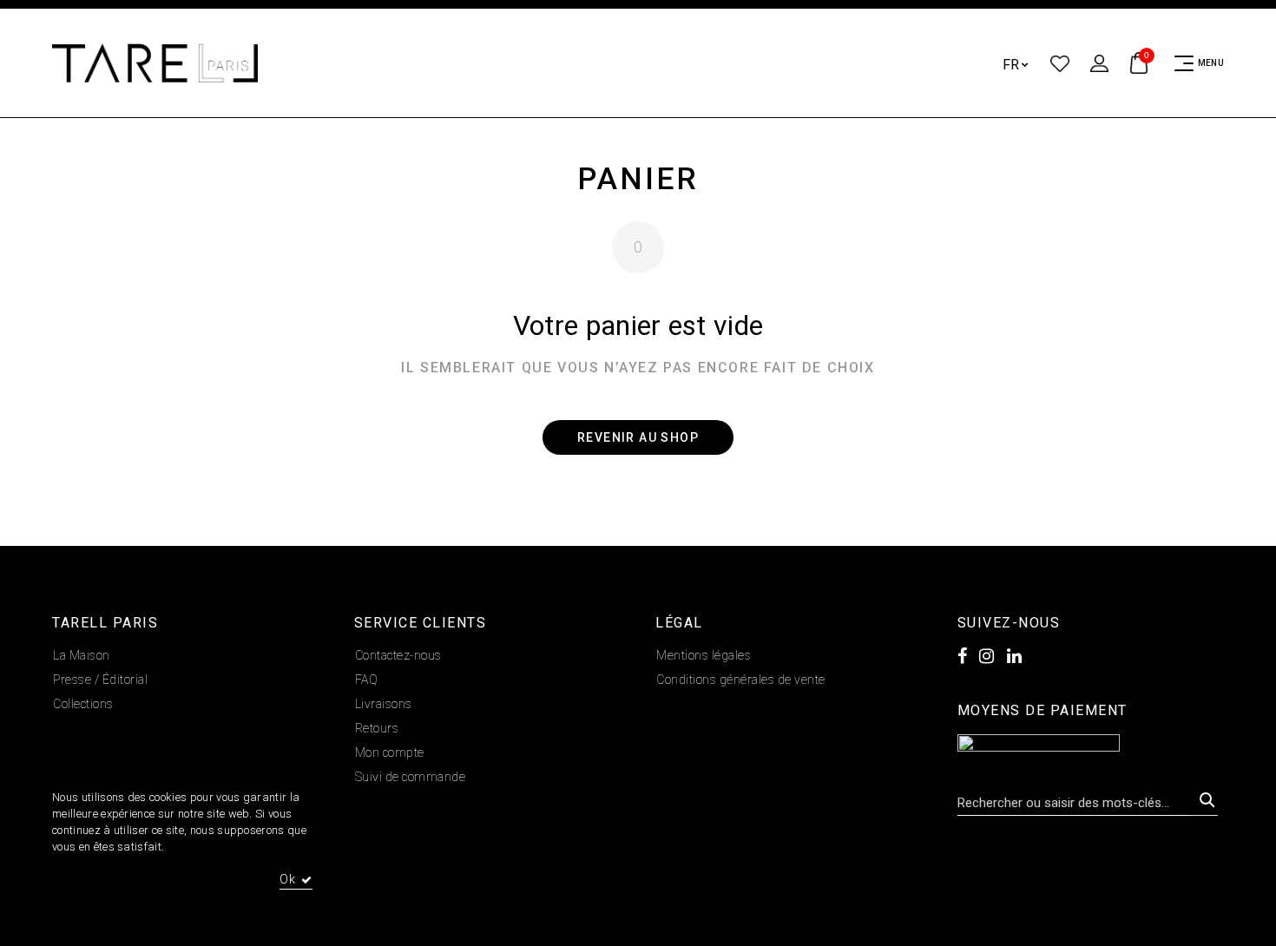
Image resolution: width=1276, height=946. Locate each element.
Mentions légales (703, 655)
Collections (83, 704)
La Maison (81, 655)
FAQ (366, 680)
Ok (288, 879)
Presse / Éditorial (100, 680)
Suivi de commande (410, 777)
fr (1011, 64)
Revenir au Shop (638, 437)
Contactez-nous (398, 655)
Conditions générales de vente (740, 680)
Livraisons (383, 704)
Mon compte (389, 752)
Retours (377, 728)
